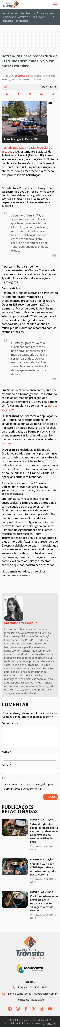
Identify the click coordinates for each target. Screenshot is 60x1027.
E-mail (6, 765)
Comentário (10, 723)
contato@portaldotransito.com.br (37, 993)
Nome (6, 751)
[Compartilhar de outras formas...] (53, 94)
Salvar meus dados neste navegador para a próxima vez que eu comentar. (28, 786)
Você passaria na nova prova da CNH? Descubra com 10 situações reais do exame (44, 903)
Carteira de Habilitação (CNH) (34, 17)
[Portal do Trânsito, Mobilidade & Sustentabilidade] (30, 947)
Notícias (31, 13)
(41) (38, 987)
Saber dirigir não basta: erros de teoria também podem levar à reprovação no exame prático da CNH (44, 833)
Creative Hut (49, 1022)
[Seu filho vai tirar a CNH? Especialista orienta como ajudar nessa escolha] (15, 866)
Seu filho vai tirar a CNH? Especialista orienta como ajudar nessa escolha (43, 869)
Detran (6, 443)
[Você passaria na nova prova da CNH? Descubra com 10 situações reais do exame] (15, 899)
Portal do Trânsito (13, 13)
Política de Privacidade (30, 999)
